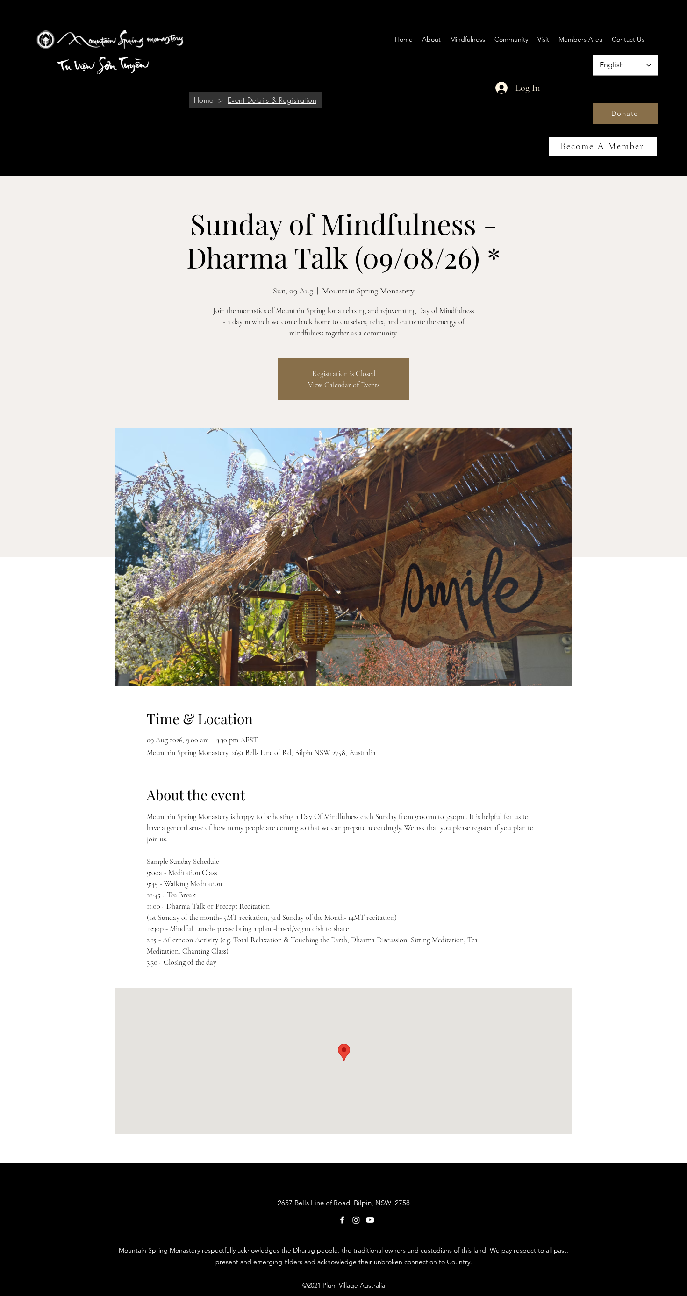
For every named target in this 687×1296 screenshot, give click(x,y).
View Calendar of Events (343, 385)
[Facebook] (342, 1220)
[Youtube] (370, 1220)
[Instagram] (356, 1220)
